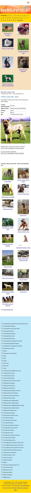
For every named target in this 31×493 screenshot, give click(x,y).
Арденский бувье (7, 460)
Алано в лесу (23, 215)
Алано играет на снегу (8, 278)
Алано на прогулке (8, 209)
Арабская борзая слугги (9, 455)
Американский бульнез (9, 388)
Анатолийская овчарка (9, 413)
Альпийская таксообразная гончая (12, 370)
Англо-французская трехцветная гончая (13, 447)
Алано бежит (7, 181)
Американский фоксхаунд (9, 410)
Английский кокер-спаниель (10, 427)
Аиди (4, 356)
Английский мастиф (8, 430)
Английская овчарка (8, 417)
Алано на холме (8, 266)
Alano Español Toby (8, 309)
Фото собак (4, 92)
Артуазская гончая (8, 467)
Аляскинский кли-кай (8, 375)
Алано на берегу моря (23, 231)
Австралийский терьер (9, 338)
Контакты (9, 487)
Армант (5, 462)
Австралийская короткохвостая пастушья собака (15, 323)
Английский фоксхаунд (9, 440)
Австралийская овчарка (9, 326)
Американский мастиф (9, 398)
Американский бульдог (9, 383)
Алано (4, 368)
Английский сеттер (8, 432)
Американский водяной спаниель (11, 390)
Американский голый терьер (10, 393)
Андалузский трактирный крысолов (12, 450)
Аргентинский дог (8, 457)
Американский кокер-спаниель (11, 395)
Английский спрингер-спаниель (11, 435)
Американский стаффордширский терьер (13, 405)
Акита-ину (6, 363)
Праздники (20, 20)
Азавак (5, 351)
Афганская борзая (7, 474)
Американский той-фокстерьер (11, 408)
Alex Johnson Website (24, 485)
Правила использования (22, 487)
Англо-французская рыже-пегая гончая (13, 445)
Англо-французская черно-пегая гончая (13, 442)
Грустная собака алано (23, 194)
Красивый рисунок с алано (23, 247)
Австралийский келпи (9, 336)
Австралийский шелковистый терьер (12, 341)
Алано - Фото (11, 92)
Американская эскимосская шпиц (11, 380)
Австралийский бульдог (9, 333)
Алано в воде (23, 291)
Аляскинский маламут (9, 378)
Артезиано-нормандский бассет (11, 465)
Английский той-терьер (9, 437)
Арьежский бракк (7, 472)
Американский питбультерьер (10, 400)
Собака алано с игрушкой (7, 197)
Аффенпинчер (6, 477)
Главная (4, 487)
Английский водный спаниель (11, 425)
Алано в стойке (23, 279)
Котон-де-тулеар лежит (8, 48)
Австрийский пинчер (8, 348)
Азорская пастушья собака (10, 353)
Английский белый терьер (10, 420)
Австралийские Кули (8, 331)
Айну (4, 358)
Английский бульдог (8, 422)
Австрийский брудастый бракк (11, 343)
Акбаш (5, 360)
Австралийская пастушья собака (11, 328)
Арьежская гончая (7, 470)
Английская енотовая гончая (10, 415)
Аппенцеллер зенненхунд (9, 452)
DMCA (15, 490)
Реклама (14, 487)
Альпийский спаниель (9, 373)
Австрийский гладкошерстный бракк (12, 346)
